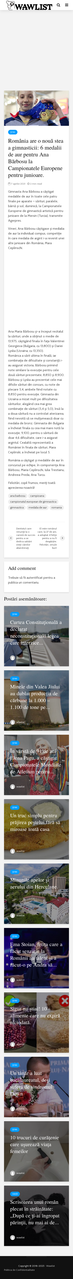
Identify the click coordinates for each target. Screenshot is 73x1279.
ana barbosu (17, 496)
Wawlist (50, 1265)
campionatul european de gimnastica (33, 501)
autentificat (35, 578)
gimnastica (17, 507)
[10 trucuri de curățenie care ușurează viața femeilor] (36, 1151)
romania (57, 507)
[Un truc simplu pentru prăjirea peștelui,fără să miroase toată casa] (36, 829)
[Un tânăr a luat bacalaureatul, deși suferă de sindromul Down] (36, 1086)
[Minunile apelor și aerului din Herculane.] (36, 893)
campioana (37, 496)
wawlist (20, 657)
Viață (15, 1194)
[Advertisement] (36, 50)
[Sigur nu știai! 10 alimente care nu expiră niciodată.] (36, 1022)
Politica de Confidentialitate (19, 1269)
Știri (12, 132)
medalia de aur (38, 507)
